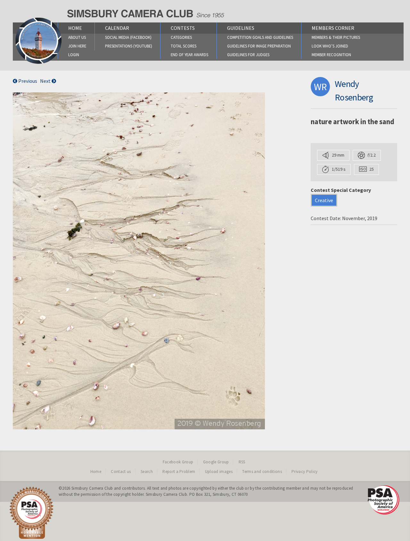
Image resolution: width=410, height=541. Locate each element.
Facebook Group (178, 462)
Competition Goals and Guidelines (260, 37)
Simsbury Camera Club (92, 488)
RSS (242, 462)
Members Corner (333, 28)
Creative (324, 200)
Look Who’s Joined (330, 45)
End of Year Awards (189, 54)
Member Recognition (331, 54)
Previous (27, 81)
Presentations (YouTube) (128, 45)
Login (73, 54)
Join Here (77, 45)
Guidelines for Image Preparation (259, 45)
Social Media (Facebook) (128, 37)
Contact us (121, 471)
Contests (183, 28)
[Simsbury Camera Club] (38, 63)
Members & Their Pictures (336, 37)
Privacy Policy (304, 471)
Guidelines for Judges (248, 54)
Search (147, 471)
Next (46, 81)
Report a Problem (178, 471)
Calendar (117, 28)
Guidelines (240, 28)
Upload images (219, 471)
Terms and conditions (262, 471)
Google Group (216, 462)
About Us (77, 37)
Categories (181, 37)
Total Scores (183, 45)
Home (75, 28)
